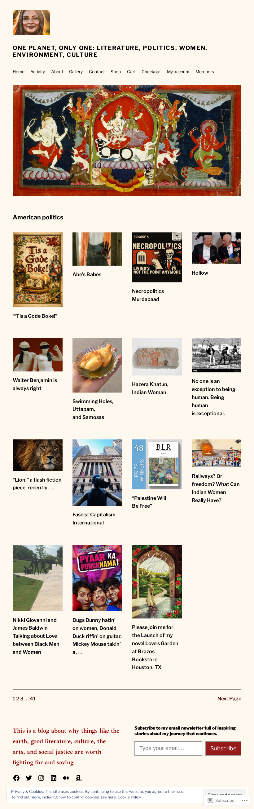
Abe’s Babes (86, 274)
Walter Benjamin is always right (35, 384)
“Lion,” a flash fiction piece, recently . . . (37, 484)
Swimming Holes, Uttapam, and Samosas (92, 409)
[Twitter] (29, 778)
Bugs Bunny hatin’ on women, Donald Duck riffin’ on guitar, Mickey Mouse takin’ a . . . (97, 636)
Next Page (229, 698)
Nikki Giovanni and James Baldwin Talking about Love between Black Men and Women (36, 636)
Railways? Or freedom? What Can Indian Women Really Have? (216, 488)
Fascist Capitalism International (94, 518)
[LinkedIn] (53, 778)
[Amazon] (78, 778)
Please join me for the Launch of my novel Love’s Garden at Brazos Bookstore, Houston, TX (155, 647)
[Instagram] (41, 778)
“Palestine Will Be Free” (149, 502)
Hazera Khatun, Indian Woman (150, 388)
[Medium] (66, 778)
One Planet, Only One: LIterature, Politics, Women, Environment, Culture (110, 51)
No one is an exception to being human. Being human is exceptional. (213, 397)
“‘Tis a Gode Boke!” (35, 316)
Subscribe (223, 748)
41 (33, 698)
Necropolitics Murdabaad (148, 295)
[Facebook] (16, 778)
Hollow (200, 273)
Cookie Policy (129, 797)
